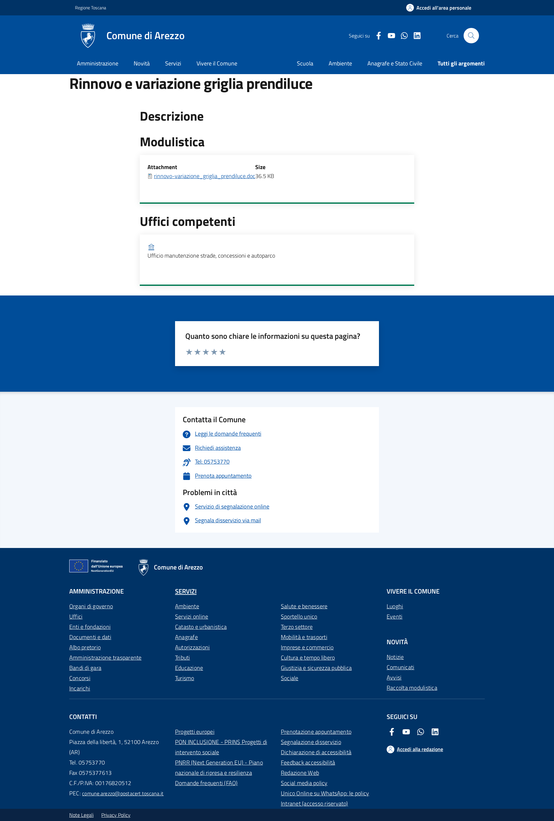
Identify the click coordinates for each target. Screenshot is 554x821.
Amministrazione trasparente (105, 657)
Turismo (184, 678)
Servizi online (191, 616)
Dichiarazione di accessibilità (316, 752)
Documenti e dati (90, 637)
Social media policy (304, 783)
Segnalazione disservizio (311, 742)
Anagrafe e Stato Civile (394, 63)
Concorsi (79, 678)
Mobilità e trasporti (304, 637)
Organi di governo (91, 606)
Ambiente (187, 606)
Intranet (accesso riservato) (314, 803)
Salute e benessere (304, 606)
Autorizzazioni (192, 647)
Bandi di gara (85, 667)
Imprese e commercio (307, 647)
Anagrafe (186, 637)
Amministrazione (97, 63)
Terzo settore (297, 626)
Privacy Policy (115, 815)
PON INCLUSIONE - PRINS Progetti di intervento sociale (221, 747)
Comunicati (400, 667)
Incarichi (79, 688)
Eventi (394, 616)
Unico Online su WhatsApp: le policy (325, 793)
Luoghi (395, 606)
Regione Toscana (90, 7)
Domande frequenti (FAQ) (206, 783)
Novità (142, 63)
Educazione (189, 667)
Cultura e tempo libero (308, 657)
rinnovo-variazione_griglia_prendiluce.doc (204, 176)
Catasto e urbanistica (201, 626)
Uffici (75, 616)
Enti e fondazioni (90, 626)
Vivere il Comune (217, 63)
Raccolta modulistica (412, 687)
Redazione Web (300, 772)
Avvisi (394, 677)
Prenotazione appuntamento (316, 731)
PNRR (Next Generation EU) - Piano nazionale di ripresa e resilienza (219, 767)
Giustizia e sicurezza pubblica (316, 667)
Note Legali (81, 815)
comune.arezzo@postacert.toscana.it (123, 793)
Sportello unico (299, 616)
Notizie (395, 657)
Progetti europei (194, 731)
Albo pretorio (85, 647)
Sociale (289, 678)
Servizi (173, 63)
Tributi (182, 657)
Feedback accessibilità (308, 762)
